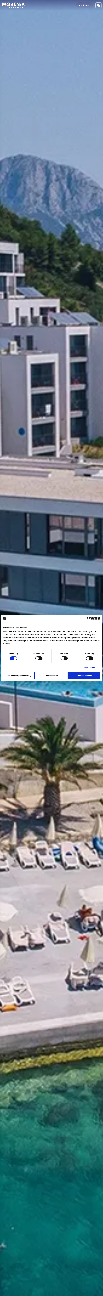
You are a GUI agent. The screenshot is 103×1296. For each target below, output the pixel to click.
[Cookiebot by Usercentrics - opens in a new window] (89, 618)
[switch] (38, 658)
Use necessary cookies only (19, 676)
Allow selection (51, 676)
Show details (89, 668)
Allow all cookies (84, 676)
